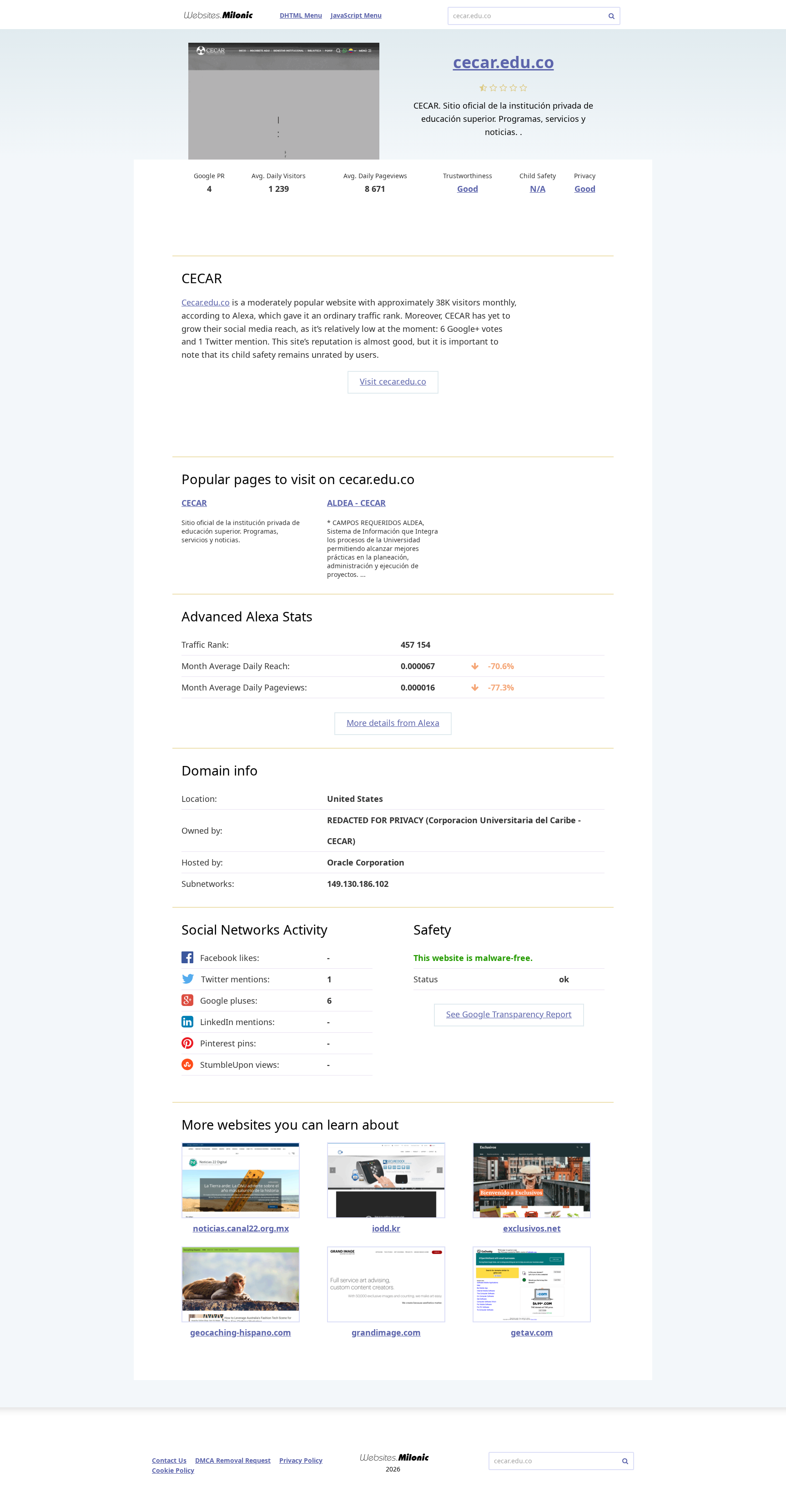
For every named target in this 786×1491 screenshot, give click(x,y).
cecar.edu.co (503, 62)
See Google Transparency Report (509, 1014)
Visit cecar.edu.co (393, 381)
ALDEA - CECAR (356, 502)
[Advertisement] (393, 225)
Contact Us (169, 1460)
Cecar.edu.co (205, 302)
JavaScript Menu (356, 15)
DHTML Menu (301, 15)
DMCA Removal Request (233, 1460)
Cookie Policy (173, 1470)
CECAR (194, 502)
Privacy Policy (300, 1460)
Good (467, 188)
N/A (537, 188)
